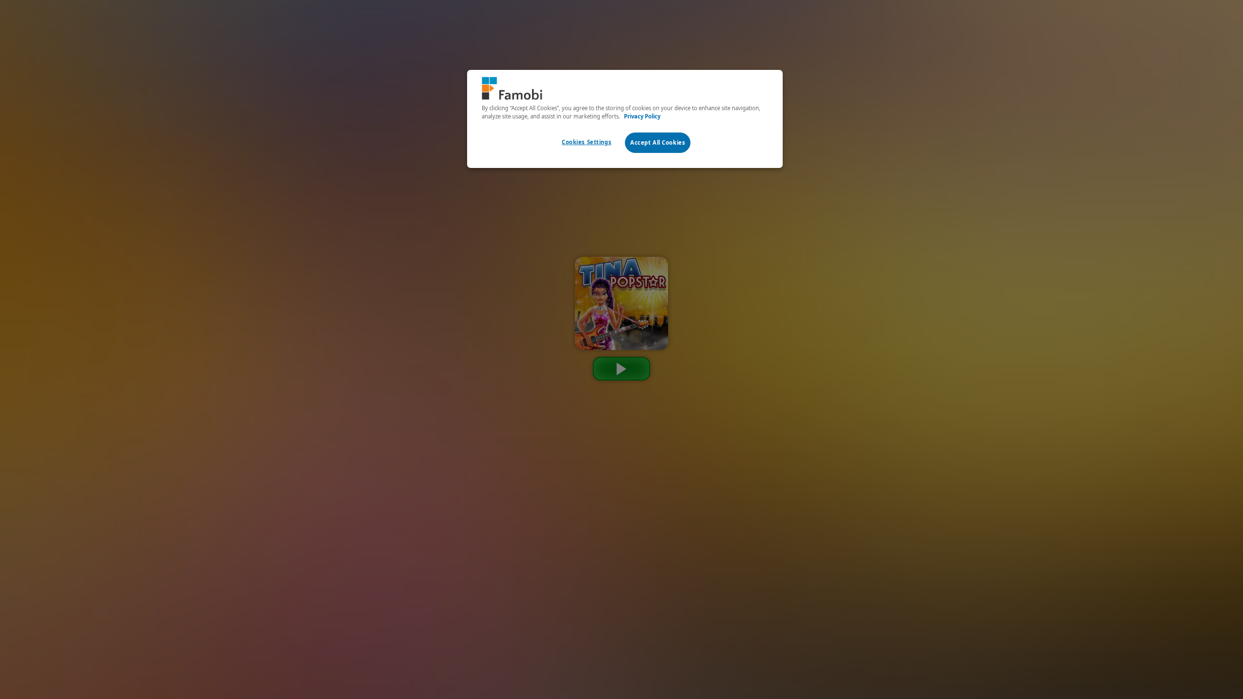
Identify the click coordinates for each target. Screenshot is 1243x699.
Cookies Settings (586, 142)
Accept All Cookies (657, 142)
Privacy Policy (642, 116)
